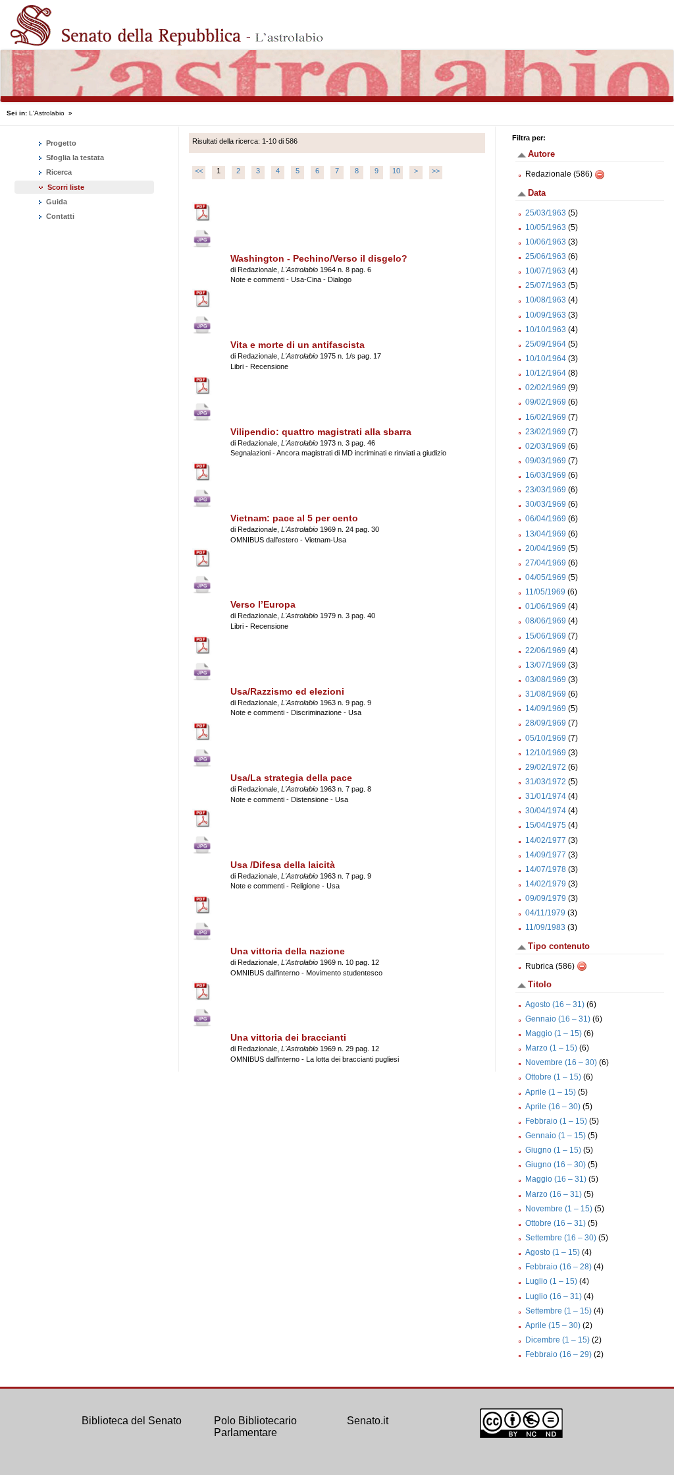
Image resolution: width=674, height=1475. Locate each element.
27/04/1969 (545, 562)
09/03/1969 (545, 460)
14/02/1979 (545, 883)
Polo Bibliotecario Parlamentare (255, 1426)
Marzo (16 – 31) (553, 1194)
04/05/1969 (545, 577)
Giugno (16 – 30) (555, 1164)
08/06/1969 (545, 620)
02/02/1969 (545, 387)
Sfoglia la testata (74, 157)
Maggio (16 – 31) (555, 1179)
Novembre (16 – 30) (561, 1062)
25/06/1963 (545, 256)
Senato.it (367, 1420)
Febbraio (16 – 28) (558, 1266)
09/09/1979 (545, 898)
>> (436, 171)
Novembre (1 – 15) (558, 1208)
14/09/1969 (545, 708)
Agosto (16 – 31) (554, 1004)
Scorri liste (65, 187)
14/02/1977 (545, 840)
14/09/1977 (545, 854)
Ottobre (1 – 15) (553, 1077)
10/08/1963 (545, 299)
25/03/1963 (545, 212)
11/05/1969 (545, 591)
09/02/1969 (545, 402)
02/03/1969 (545, 446)
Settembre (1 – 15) (558, 1311)
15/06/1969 (545, 636)
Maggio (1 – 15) (553, 1033)
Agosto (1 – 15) (552, 1252)
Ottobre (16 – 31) (555, 1223)
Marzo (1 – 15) (551, 1048)
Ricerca (58, 172)
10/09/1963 (545, 315)
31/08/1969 (545, 694)
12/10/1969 (545, 752)
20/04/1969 (545, 548)
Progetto (60, 143)
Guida (55, 202)
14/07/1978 (545, 869)
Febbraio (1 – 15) (556, 1121)
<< (199, 171)
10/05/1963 (545, 227)
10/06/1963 (545, 241)
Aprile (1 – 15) (550, 1092)
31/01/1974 (545, 796)
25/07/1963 (545, 285)
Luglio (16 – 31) (553, 1296)
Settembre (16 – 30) (560, 1237)
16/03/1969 (545, 475)
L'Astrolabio (47, 113)
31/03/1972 (545, 781)
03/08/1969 (545, 679)
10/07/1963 (545, 270)
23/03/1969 (545, 489)
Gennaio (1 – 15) (555, 1135)
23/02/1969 (545, 431)
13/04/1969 (545, 533)
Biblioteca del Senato (132, 1420)
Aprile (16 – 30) (553, 1106)
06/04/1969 (545, 518)
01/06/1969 (545, 606)
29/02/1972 (545, 767)
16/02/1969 (545, 417)
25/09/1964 (545, 344)
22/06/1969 (545, 650)
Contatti (59, 216)
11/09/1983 (545, 927)
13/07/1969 (545, 665)
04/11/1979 (545, 912)
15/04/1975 (545, 825)
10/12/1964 (545, 373)
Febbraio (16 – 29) (558, 1354)
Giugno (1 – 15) (553, 1150)
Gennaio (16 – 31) (557, 1019)
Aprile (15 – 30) (553, 1325)
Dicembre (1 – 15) (557, 1340)
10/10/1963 (545, 329)
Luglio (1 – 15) (551, 1281)
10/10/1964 (545, 358)
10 (396, 171)
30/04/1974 (545, 810)
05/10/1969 (545, 738)
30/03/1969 (545, 504)
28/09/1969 (545, 723)
